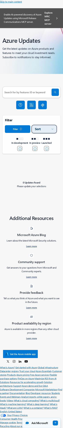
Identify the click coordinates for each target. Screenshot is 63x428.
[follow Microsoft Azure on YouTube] (26, 361)
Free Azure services (39, 374)
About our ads (17, 426)
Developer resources (40, 393)
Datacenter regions (9, 371)
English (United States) (11, 411)
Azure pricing (23, 374)
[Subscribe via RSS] (31, 105)
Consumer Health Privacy (12, 418)
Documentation (17, 393)
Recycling (4, 426)
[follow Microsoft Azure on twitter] (8, 361)
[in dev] (19, 148)
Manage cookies (8, 422)
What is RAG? (50, 407)
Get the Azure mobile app (23, 354)
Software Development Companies (17, 389)
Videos (10, 400)
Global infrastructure (48, 367)
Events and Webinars (10, 396)
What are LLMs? (15, 407)
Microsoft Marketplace (46, 389)
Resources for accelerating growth (26, 382)
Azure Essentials (44, 371)
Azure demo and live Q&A (35, 385)
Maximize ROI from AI (45, 378)
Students (55, 393)
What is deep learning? (38, 404)
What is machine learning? (13, 404)
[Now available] (46, 148)
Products (11, 374)
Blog (28, 393)
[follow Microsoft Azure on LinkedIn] (20, 361)
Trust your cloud (27, 371)
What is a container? (33, 407)
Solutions (4, 382)
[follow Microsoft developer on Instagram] (14, 361)
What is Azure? (7, 367)
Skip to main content (11, 1)
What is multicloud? (50, 400)
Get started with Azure (26, 367)
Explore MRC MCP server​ (48, 18)
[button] (20, 105)
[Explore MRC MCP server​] (42, 105)
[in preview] (34, 148)
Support (17, 385)
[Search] (55, 92)
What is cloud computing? (27, 400)
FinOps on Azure (26, 378)
